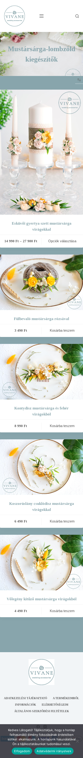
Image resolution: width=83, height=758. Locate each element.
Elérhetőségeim (55, 704)
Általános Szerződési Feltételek (41, 711)
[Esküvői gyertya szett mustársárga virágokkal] (41, 152)
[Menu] (41, 16)
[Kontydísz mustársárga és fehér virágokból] (41, 371)
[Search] (77, 16)
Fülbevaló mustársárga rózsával (41, 319)
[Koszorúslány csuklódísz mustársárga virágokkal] (41, 467)
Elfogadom (22, 751)
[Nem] (77, 741)
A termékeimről (66, 698)
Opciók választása (62, 241)
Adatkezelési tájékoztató (25, 698)
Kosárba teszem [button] (62, 330)
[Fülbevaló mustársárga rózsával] (41, 282)
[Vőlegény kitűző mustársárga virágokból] (41, 562)
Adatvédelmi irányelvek (54, 751)
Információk (25, 704)
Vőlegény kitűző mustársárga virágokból (42, 599)
